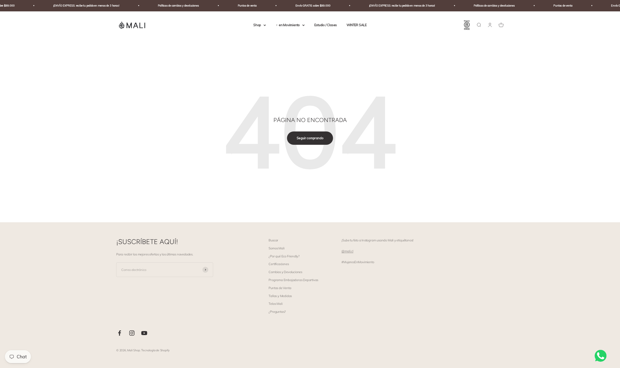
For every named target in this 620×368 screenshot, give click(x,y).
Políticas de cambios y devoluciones (171, 5)
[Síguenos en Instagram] (132, 333)
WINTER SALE (357, 25)
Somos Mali (276, 248)
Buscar (273, 240)
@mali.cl (347, 251)
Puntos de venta (240, 5)
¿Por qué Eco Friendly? (284, 256)
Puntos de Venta (280, 288)
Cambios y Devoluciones (285, 272)
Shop (257, 25)
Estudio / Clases (325, 25)
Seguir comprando (310, 138)
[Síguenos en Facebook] (119, 333)
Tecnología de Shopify (155, 350)
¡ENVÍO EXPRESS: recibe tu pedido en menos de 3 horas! (79, 5)
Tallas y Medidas (280, 296)
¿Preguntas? (277, 312)
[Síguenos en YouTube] (144, 333)
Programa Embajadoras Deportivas (293, 280)
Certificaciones (279, 264)
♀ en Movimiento (288, 25)
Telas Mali (275, 304)
